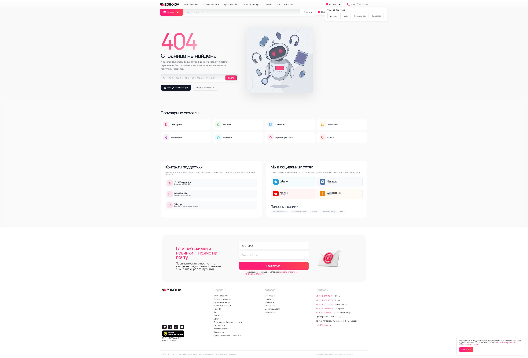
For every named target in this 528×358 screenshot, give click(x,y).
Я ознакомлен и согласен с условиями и (271, 273)
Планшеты (269, 302)
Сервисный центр (231, 4)
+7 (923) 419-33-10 (324, 308)
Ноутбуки (269, 299)
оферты (284, 272)
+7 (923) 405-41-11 (324, 312)
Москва (332, 4)
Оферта (217, 318)
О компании (219, 332)
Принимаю (466, 349)
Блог (278, 4)
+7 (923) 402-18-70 (324, 300)
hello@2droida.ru (323, 325)
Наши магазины (191, 4)
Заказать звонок (221, 328)
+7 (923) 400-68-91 (359, 4)
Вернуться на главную (177, 87)
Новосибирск (360, 16)
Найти (231, 77)
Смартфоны (270, 295)
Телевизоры (270, 305)
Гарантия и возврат (251, 4)
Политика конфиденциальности (228, 322)
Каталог (170, 12)
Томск (345, 16)
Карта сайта (219, 325)
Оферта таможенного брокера (227, 335)
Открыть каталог (203, 87)
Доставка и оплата (210, 4)
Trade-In (268, 4)
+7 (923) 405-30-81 (324, 304)
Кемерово (376, 16)
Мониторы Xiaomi (272, 309)
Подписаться (273, 265)
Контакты (288, 4)
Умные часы (270, 312)
